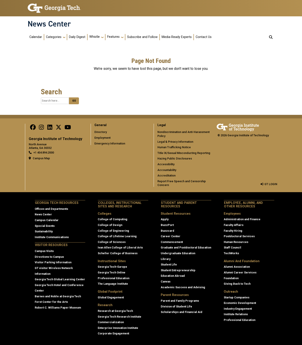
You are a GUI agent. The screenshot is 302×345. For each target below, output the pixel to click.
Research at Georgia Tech (115, 311)
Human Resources (236, 242)
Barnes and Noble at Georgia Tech (58, 296)
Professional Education (113, 278)
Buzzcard (167, 230)
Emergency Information (109, 143)
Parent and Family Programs (180, 300)
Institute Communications (52, 237)
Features (113, 37)
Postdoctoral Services (239, 236)
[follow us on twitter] (58, 128)
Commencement (172, 242)
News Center (49, 24)
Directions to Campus (49, 256)
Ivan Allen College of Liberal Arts (120, 247)
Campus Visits (44, 251)
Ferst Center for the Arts (51, 301)
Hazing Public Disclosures (174, 158)
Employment (102, 137)
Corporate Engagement (113, 333)
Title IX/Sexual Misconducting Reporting (183, 153)
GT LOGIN (270, 184)
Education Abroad (173, 275)
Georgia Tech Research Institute (119, 316)
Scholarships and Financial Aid (181, 312)
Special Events (45, 225)
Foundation (231, 278)
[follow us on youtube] (68, 128)
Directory (100, 132)
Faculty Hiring (233, 230)
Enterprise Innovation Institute (118, 328)
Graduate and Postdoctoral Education (186, 247)
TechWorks (231, 253)
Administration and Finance (242, 219)
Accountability (166, 170)
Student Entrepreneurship (178, 270)
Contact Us (204, 37)
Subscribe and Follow (142, 37)
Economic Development (240, 303)
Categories (53, 37)
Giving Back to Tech (237, 283)
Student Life (169, 264)
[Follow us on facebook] (33, 128)
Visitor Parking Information (53, 262)
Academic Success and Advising (183, 287)
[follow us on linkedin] (49, 128)
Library (165, 259)
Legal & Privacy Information (175, 141)
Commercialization (111, 322)
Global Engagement (111, 297)
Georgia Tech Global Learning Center (60, 279)
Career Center (170, 236)
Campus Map (41, 158)
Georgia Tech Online (111, 272)
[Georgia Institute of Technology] (54, 6)
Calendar (35, 37)
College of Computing (112, 219)
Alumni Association (237, 266)
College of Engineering (113, 230)
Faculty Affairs (233, 225)
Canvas (165, 281)
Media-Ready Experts (177, 37)
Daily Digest (77, 37)
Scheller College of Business (118, 253)
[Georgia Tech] (238, 126)
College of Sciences (112, 242)
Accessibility (165, 164)
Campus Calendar (47, 220)
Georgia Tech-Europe (112, 266)
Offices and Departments (51, 208)
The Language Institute (113, 283)
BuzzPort (167, 225)
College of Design (110, 225)
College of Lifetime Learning (117, 236)
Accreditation (166, 175)
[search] (270, 37)
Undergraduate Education (178, 253)
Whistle (94, 37)
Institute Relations (236, 314)
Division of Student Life (176, 306)
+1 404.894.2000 (43, 152)
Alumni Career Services (240, 272)
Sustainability (44, 231)
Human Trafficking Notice (174, 147)
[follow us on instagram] (41, 128)
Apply (164, 219)
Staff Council (232, 247)
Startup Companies (236, 297)
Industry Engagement (238, 308)
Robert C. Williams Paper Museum (58, 307)
